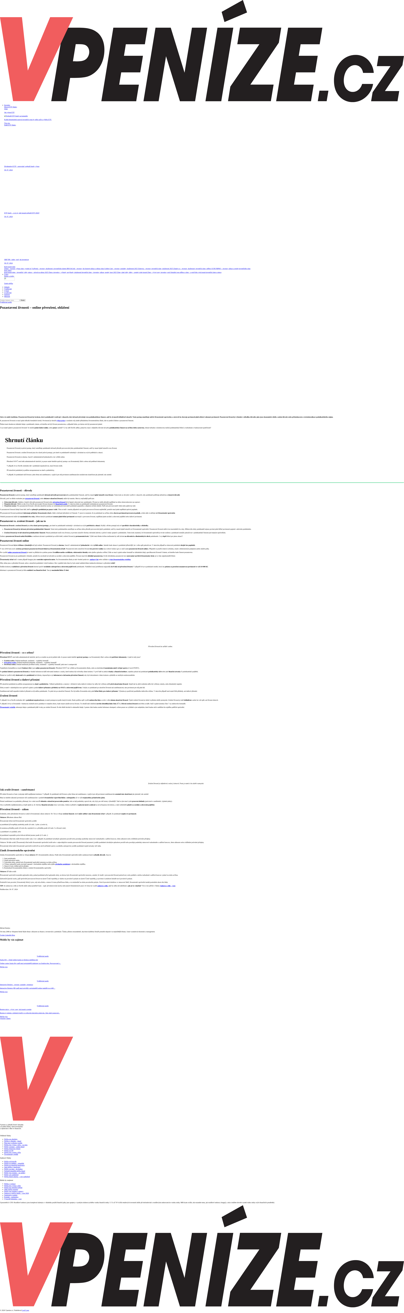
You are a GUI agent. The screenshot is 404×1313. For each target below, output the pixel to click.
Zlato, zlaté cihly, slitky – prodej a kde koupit (132, 272)
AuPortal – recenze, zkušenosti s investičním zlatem (49, 269)
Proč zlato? (8, 270)
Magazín (7, 296)
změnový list (94, 559)
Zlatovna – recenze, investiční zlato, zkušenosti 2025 (155, 269)
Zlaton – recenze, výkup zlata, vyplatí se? (18, 269)
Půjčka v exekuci (10, 1184)
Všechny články (5, 1018)
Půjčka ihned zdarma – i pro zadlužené (17, 1177)
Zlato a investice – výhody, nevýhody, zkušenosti (65, 272)
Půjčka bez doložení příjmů (13, 1187)
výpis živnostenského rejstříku (120, 559)
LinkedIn (8, 935)
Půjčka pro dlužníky (11, 1139)
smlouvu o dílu (102, 886)
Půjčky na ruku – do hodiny (13, 1169)
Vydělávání (8, 289)
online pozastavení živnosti (17, 552)
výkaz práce (61, 420)
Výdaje (6, 291)
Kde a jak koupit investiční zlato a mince (208, 272)
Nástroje (7, 294)
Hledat (23, 300)
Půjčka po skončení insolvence (14, 1165)
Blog (13, 935)
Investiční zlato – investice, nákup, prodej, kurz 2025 (99, 272)
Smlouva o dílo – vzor (167, 886)
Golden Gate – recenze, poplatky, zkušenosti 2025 (121, 269)
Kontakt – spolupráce (11, 1197)
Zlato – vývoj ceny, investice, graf (158, 272)
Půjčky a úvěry (9, 276)
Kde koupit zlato (9, 267)
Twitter (2, 935)
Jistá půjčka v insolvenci (12, 1167)
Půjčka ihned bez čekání (12, 1149)
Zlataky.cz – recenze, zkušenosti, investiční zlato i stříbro (192, 269)
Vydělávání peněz (6, 302)
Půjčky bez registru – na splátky (14, 1173)
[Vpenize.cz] (202, 101)
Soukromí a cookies (10, 1195)
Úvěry (6, 274)
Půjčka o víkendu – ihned (12, 1141)
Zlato (6, 109)
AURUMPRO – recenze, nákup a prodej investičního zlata (230, 269)
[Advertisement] (202, 326)
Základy (7, 287)
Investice (7, 105)
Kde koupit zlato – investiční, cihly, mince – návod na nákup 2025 (26, 272)
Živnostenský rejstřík (7, 707)
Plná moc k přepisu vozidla (13, 1143)
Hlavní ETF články (10, 107)
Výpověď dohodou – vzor (13, 1199)
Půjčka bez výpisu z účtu (12, 1152)
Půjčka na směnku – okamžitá (14, 1163)
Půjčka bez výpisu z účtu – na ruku (15, 1145)
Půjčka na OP (8, 1150)
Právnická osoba (10, 662)
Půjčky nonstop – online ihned (14, 1147)
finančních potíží (61, 504)
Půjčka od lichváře (10, 1161)
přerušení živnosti (59, 502)
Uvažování (7, 293)
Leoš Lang (25, 1310)
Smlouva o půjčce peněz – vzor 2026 (16, 1193)
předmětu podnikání (62, 864)
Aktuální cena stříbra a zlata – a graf (182, 272)
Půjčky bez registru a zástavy (13, 1191)
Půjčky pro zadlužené (11, 1175)
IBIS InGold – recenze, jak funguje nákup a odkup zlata (85, 269)
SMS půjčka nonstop (11, 1189)
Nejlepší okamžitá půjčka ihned (14, 1171)
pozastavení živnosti (32, 498)
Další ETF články (10, 125)
